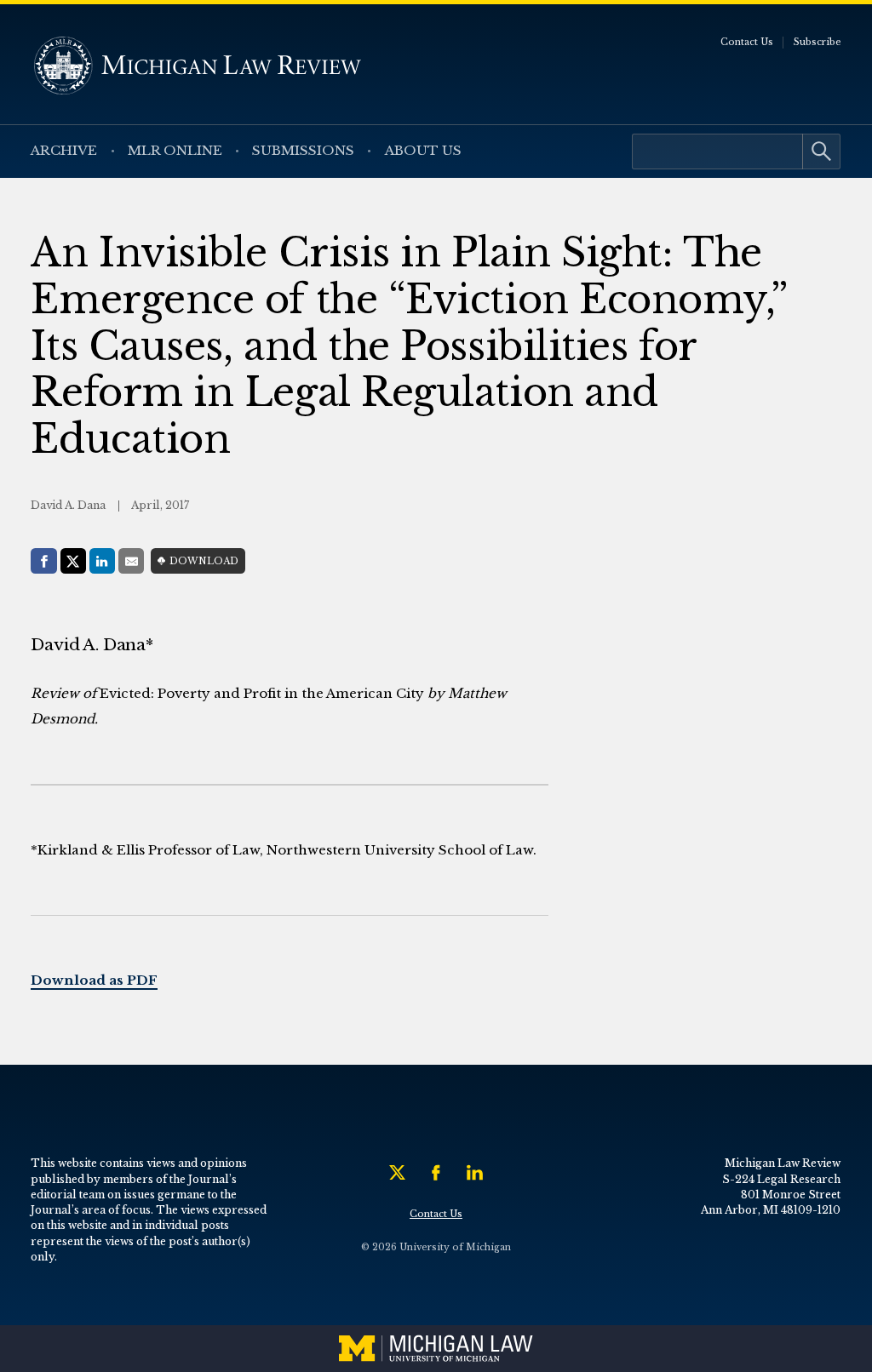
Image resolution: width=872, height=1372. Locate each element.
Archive (64, 150)
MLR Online (175, 150)
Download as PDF (94, 980)
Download (203, 561)
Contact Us (746, 42)
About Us (423, 150)
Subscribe (817, 42)
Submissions (303, 150)
